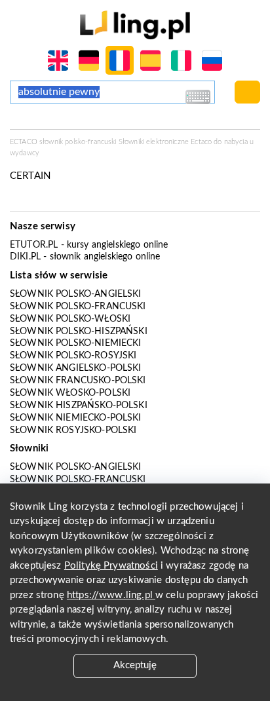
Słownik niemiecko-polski (76, 418)
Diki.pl (25, 256)
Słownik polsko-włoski (70, 319)
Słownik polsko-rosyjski (73, 355)
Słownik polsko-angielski (76, 294)
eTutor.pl (34, 245)
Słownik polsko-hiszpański (78, 331)
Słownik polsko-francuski (78, 306)
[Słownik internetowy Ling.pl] (134, 24)
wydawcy (24, 153)
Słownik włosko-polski (70, 393)
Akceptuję (135, 665)
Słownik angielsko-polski (76, 368)
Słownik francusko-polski (78, 380)
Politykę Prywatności (111, 566)
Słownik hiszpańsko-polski (78, 405)
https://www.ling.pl (111, 595)
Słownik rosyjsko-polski (73, 430)
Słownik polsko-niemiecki (76, 343)
